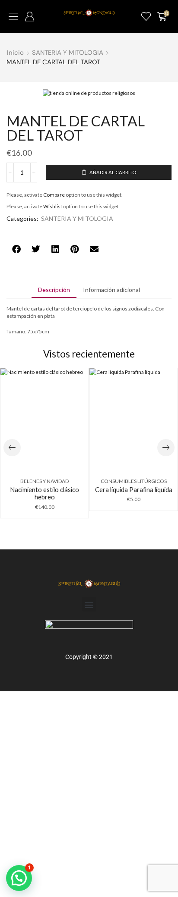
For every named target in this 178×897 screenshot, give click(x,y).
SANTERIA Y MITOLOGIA (67, 52)
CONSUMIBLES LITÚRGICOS (134, 481)
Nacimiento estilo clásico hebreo (44, 493)
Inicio (15, 52)
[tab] (54, 290)
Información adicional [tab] (111, 289)
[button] (13, 16)
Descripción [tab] (54, 289)
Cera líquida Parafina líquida (133, 489)
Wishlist (52, 206)
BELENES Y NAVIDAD (44, 481)
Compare (54, 194)
